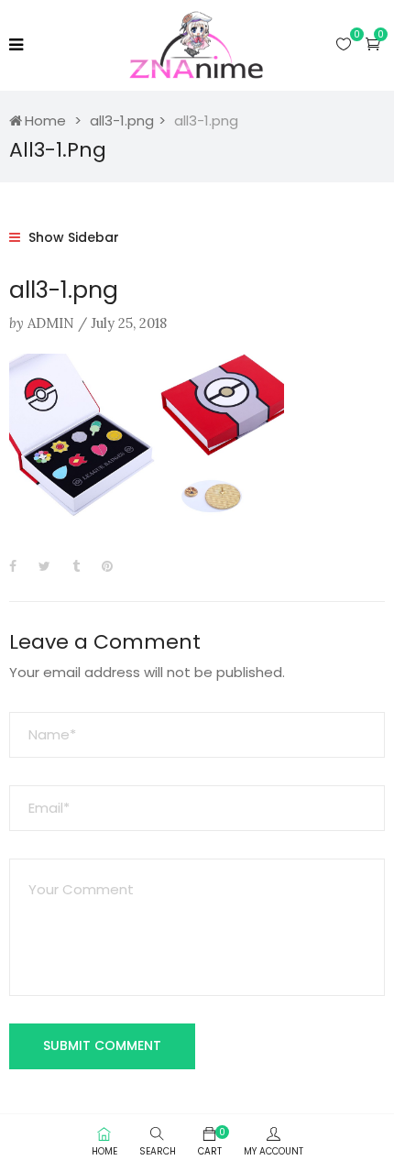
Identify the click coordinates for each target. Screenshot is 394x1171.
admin (50, 323)
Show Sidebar (72, 237)
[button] (373, 43)
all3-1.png (122, 120)
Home (45, 120)
